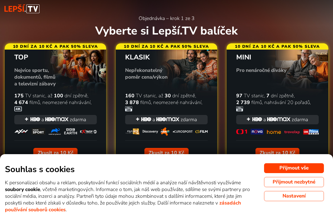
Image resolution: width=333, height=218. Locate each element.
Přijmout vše (294, 168)
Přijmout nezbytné (294, 182)
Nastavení (294, 196)
